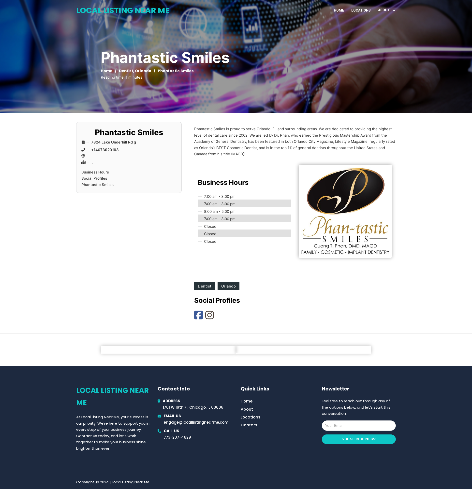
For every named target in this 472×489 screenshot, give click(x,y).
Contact (249, 425)
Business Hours (95, 172)
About (247, 409)
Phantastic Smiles (97, 184)
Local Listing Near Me (123, 10)
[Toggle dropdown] (394, 10)
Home (339, 10)
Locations (361, 10)
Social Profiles (94, 178)
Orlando (143, 70)
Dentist (126, 70)
